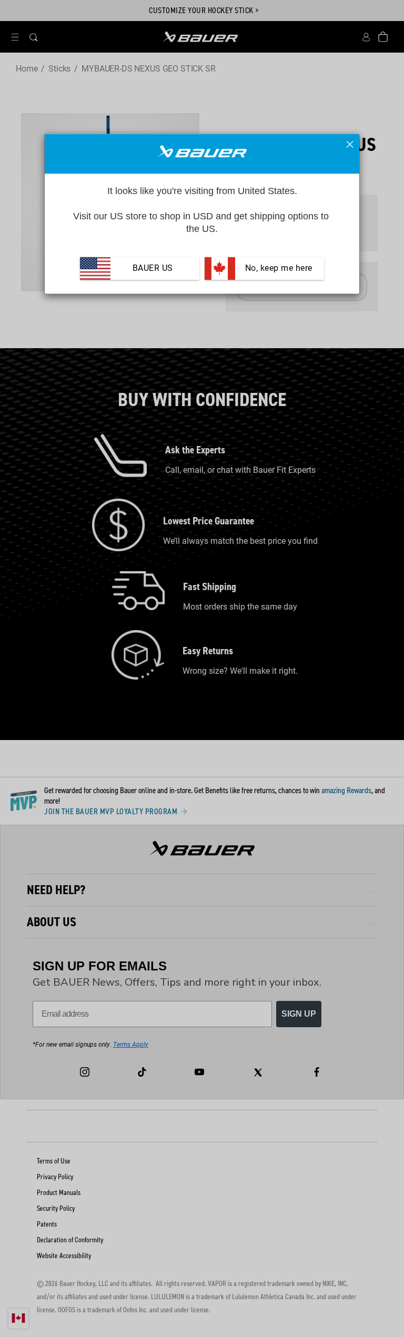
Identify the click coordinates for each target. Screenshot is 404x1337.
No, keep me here (277, 269)
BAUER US (153, 269)
